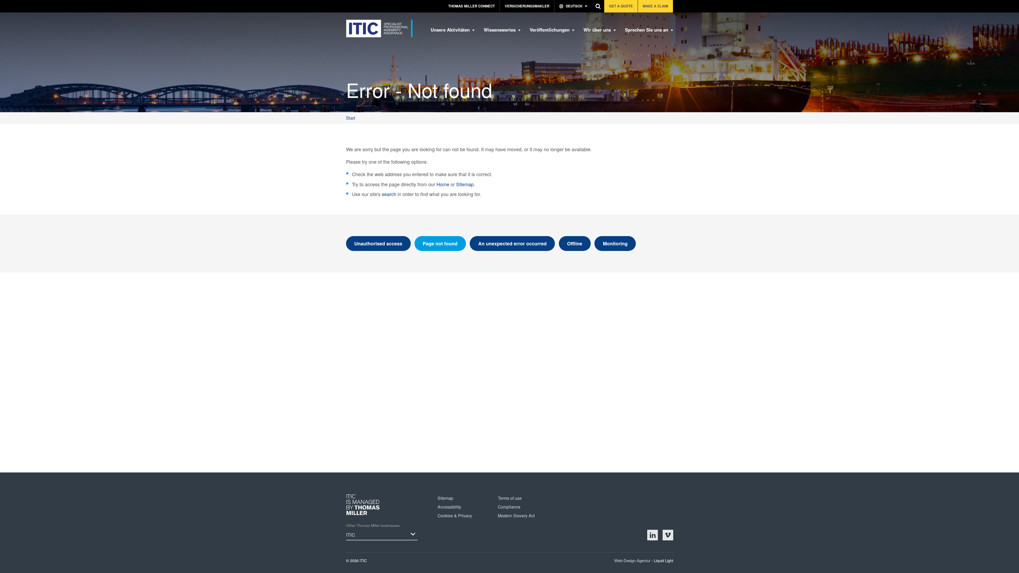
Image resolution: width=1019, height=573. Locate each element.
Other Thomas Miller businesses (373, 525)
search (389, 193)
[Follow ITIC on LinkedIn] (652, 535)
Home (443, 184)
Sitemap (465, 184)
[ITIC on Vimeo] (668, 535)
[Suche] (598, 6)
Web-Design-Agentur (632, 560)
